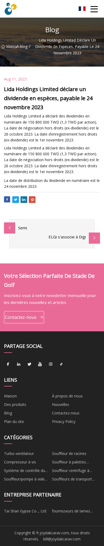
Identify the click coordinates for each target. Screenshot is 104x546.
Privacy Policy (63, 421)
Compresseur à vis (20, 461)
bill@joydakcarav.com (62, 538)
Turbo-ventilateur (19, 453)
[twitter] (29, 364)
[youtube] (40, 364)
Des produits (15, 404)
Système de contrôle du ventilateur (24, 471)
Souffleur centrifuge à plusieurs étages (70, 471)
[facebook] (8, 364)
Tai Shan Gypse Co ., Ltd (25, 511)
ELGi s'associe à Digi (67, 236)
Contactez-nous (21, 317)
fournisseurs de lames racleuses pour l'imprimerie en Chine (75, 511)
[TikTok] (61, 364)
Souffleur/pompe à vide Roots (24, 479)
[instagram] (51, 364)
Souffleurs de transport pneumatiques (72, 479)
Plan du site (14, 421)
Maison (11, 46)
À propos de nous (67, 395)
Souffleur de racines (69, 453)
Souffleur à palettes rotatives (69, 462)
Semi (22, 227)
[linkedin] (19, 364)
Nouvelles (60, 404)
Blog (23, 46)
